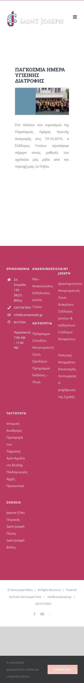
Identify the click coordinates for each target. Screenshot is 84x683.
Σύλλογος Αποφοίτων (66, 335)
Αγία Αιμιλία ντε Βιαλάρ (15, 461)
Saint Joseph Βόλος (15, 543)
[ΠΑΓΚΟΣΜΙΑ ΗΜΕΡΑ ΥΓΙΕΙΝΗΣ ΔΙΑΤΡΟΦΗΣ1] (42, 89)
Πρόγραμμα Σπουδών (41, 337)
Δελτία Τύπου (37, 303)
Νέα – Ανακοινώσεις (42, 282)
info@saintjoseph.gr (20, 315)
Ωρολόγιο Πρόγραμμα (41, 364)
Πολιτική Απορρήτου (66, 358)
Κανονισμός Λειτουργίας (67, 372)
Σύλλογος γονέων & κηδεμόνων (66, 318)
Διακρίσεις (66, 304)
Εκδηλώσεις (41, 293)
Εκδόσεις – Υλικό (40, 378)
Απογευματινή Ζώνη (42, 350)
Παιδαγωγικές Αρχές (16, 475)
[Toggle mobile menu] (75, 17)
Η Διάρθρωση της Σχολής (66, 390)
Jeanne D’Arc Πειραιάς (15, 516)
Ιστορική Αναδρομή (14, 427)
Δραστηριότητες (68, 283)
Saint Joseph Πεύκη (15, 529)
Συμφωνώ (62, 669)
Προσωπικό (15, 486)
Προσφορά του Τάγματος (14, 444)
